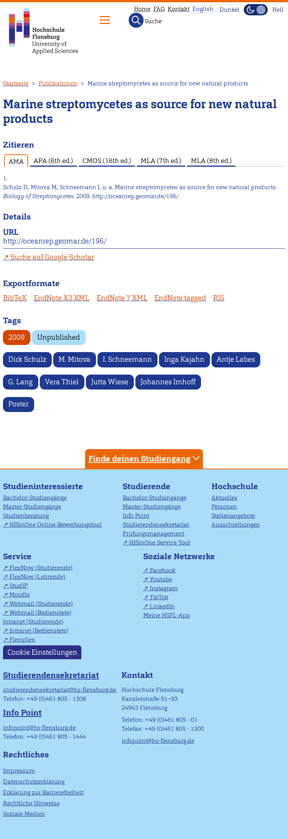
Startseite (15, 83)
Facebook (163, 570)
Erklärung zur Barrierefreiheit (43, 792)
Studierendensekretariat (156, 524)
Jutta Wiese (109, 382)
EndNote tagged (180, 298)
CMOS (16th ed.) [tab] (106, 160)
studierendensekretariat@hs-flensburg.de (59, 690)
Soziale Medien (24, 814)
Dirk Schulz (27, 359)
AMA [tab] (16, 161)
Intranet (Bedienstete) (38, 630)
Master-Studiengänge (32, 507)
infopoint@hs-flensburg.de (39, 728)
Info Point (136, 516)
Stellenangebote (233, 516)
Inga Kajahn (184, 359)
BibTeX (15, 298)
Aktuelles (224, 498)
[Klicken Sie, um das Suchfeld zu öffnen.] (136, 20)
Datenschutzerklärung (33, 781)
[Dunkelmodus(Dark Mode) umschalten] (256, 9)
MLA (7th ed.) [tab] (161, 160)
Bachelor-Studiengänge (35, 498)
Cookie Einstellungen (42, 652)
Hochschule (235, 486)
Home (142, 9)
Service (17, 556)
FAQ (159, 9)
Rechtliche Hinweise (31, 803)
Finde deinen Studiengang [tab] (139, 458)
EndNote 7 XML (122, 298)
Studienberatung (26, 516)
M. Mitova (74, 359)
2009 (16, 337)
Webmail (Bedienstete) (40, 613)
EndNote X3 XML (61, 298)
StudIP (18, 586)
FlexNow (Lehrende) (37, 577)
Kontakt (178, 9)
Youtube (161, 579)
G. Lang (20, 382)
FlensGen (22, 639)
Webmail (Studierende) (41, 604)
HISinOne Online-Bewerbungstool (55, 524)
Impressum (19, 771)
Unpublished (58, 337)
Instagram (164, 588)
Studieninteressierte (43, 486)
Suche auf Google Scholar (52, 257)
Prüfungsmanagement (153, 533)
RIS (218, 298)
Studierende (146, 486)
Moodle (19, 595)
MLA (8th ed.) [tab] (211, 160)
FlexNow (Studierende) (40, 568)
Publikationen (58, 83)
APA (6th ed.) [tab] (53, 160)
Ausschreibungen (236, 524)
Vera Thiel (62, 382)
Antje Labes (236, 359)
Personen (224, 507)
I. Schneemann (127, 359)
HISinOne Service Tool (159, 542)
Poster (18, 404)
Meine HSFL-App (166, 615)
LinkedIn (162, 606)
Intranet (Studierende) (33, 622)
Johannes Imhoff (168, 382)
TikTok (159, 597)
